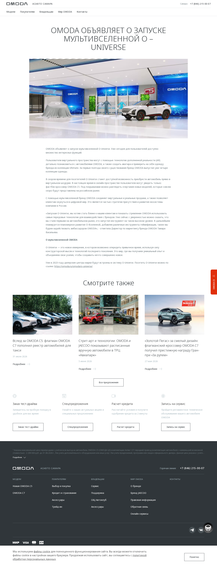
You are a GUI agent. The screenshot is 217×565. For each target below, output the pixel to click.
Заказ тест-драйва (28, 426)
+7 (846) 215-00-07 (200, 4)
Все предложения (108, 382)
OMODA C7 (19, 492)
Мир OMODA (65, 11)
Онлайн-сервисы (139, 513)
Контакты (82, 11)
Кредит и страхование (64, 492)
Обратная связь (139, 506)
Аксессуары (58, 499)
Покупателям (27, 11)
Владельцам (46, 11)
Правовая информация (143, 499)
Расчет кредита (125, 426)
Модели (10, 11)
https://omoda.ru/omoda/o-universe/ (73, 266)
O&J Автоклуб (98, 499)
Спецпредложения (78, 426)
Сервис (95, 486)
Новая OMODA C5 (22, 486)
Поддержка (97, 492)
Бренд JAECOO (138, 492)
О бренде (136, 486)
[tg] (192, 530)
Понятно (194, 556)
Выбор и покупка (61, 486)
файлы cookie (42, 551)
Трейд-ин (57, 506)
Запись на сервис (175, 426)
